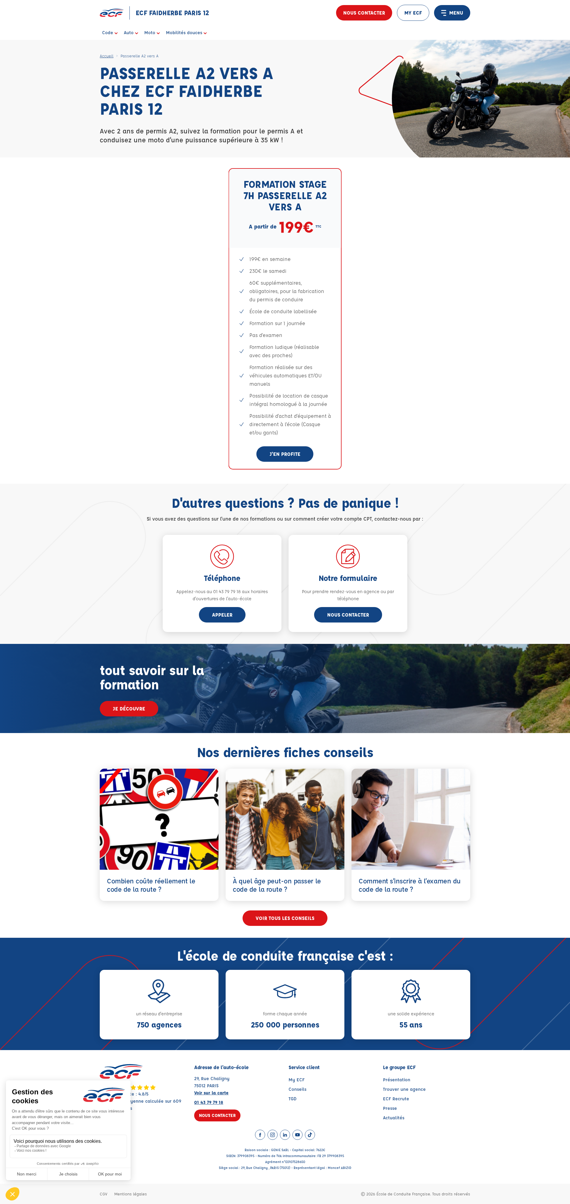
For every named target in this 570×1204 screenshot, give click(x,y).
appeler (222, 615)
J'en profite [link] (285, 454)
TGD (293, 1098)
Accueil (106, 55)
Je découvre (129, 708)
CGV (103, 1193)
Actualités (393, 1118)
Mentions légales (130, 1193)
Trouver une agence (404, 1089)
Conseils (297, 1089)
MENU (456, 13)
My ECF (297, 1079)
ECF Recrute (396, 1098)
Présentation (396, 1079)
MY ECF (413, 13)
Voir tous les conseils (285, 918)
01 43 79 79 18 (208, 1102)
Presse (390, 1108)
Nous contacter (364, 13)
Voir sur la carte (211, 1093)
